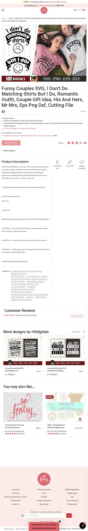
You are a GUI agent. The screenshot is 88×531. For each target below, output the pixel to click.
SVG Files (29, 297)
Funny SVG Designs (18, 287)
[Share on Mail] (85, 143)
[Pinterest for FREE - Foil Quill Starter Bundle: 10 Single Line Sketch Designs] (67, 418)
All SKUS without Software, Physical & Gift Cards (29, 279)
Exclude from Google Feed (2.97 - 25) (24, 284)
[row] (44, 358)
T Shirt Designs (40, 297)
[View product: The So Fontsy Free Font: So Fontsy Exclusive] (22, 407)
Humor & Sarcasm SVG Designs (22, 289)
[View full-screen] (84, 27)
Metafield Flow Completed (21, 292)
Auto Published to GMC (35, 281)
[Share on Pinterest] (76, 143)
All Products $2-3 (32, 276)
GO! (69, 515)
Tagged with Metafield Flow (21, 300)
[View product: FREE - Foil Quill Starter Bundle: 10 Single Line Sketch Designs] (65, 407)
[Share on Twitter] (72, 143)
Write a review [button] (77, 316)
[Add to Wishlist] (41, 337)
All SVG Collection (18, 281)
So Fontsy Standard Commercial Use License (19, 128)
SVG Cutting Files (17, 297)
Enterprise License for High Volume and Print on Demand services (27, 136)
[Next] (82, 53)
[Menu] (12, 10)
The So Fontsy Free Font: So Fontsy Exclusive (14, 426)
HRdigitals (31, 287)
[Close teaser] (60, 521)
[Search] (75, 10)
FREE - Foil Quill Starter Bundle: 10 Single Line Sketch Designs (56, 426)
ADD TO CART (34, 361)
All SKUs (44, 276)
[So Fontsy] (44, 10)
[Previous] (6, 53)
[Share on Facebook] (69, 143)
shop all (76, 332)
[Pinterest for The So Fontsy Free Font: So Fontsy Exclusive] (25, 418)
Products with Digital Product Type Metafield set (29, 294)
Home (4, 18)
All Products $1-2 (17, 276)
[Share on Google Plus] (81, 143)
